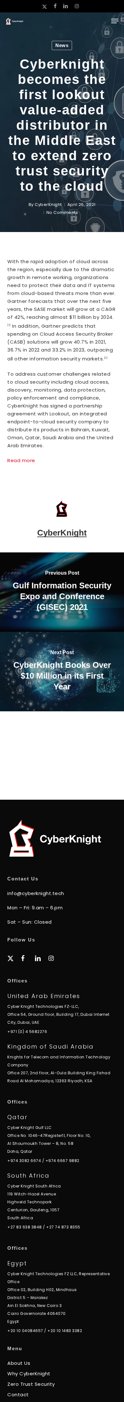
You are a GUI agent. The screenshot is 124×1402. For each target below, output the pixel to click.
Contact (18, 1394)
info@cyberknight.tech (35, 893)
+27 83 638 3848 (24, 1227)
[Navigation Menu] (114, 21)
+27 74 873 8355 (63, 1227)
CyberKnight (48, 205)
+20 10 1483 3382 (64, 1330)
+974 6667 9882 (62, 1160)
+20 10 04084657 (25, 1330)
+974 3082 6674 (24, 1160)
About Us (18, 1363)
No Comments (62, 212)
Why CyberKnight (29, 1373)
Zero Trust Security (31, 1384)
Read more (21, 460)
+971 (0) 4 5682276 (27, 1031)
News (61, 45)
